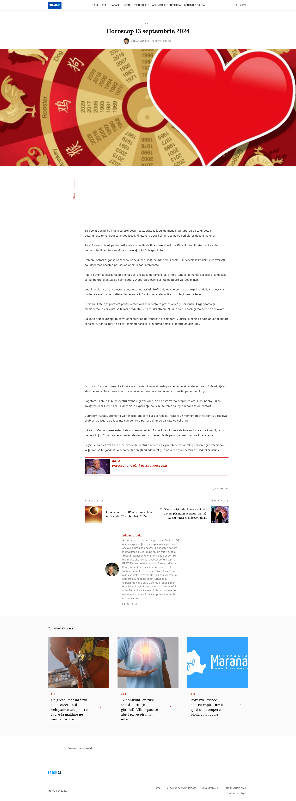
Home (95, 5)
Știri (104, 5)
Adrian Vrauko (140, 41)
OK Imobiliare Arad (236, 788)
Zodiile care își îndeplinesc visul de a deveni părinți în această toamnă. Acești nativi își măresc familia (183, 513)
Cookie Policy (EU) (211, 788)
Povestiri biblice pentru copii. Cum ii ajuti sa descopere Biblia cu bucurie (206, 707)
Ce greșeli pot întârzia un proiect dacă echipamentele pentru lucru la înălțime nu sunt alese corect (69, 709)
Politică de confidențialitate (181, 788)
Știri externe (141, 5)
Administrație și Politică (166, 5)
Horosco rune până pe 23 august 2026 (140, 465)
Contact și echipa (194, 5)
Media (127, 5)
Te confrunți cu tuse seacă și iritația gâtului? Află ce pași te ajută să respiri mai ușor (139, 709)
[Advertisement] (157, 199)
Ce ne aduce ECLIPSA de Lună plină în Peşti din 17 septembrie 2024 (129, 514)
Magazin (115, 5)
